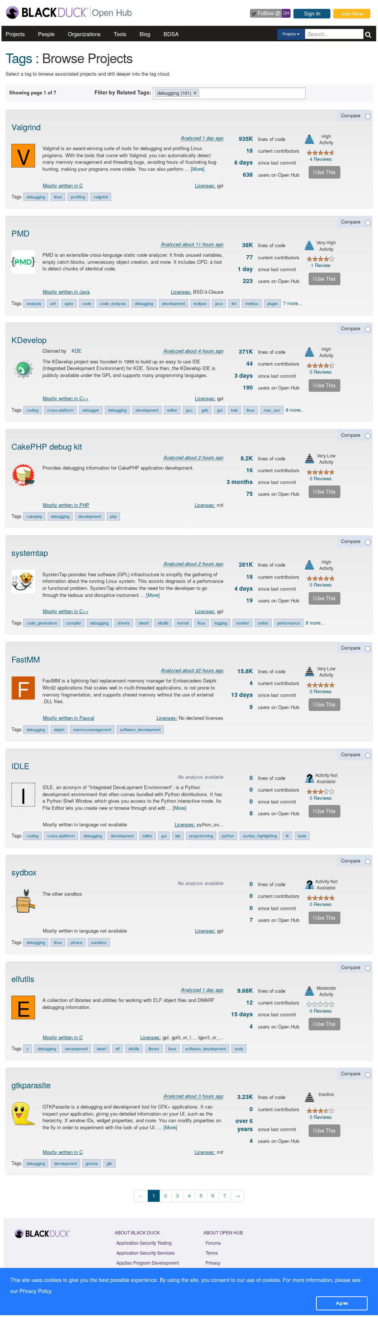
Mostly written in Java (66, 291)
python (228, 836)
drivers (123, 623)
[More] (198, 168)
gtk (109, 1163)
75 (249, 494)
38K (247, 245)
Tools (120, 34)
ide (178, 836)
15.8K (245, 671)
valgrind (101, 197)
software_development (140, 729)
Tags (19, 57)
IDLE (20, 765)
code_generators (42, 623)
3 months (240, 482)
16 (249, 470)
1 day (245, 269)
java (219, 303)
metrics (251, 303)
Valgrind (26, 126)
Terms (212, 1252)
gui (219, 410)
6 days (243, 162)
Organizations (84, 34)
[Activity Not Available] (309, 778)
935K (246, 139)
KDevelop (29, 339)
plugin (272, 303)
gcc (189, 410)
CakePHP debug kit (46, 446)
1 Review (320, 265)
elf (118, 1048)
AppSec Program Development (147, 1262)
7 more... (292, 303)
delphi (59, 729)
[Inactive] (309, 1097)
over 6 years (244, 1125)
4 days (243, 588)
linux (58, 197)
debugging (36, 197)
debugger (90, 410)
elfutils (163, 623)
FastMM (25, 659)
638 (248, 174)
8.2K (247, 458)
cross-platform (60, 410)
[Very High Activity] (309, 245)
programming (201, 836)
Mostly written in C (63, 185)
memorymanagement (92, 729)
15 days (242, 1014)
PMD (20, 233)
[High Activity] (309, 139)
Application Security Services (145, 1252)
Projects (15, 34)
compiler (73, 623)
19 (249, 600)
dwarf (144, 623)
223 (248, 281)
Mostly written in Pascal (68, 717)
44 (249, 363)
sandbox (99, 942)
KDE (77, 350)
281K (246, 564)
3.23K (245, 1097)
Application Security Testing (144, 1243)
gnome (92, 1163)
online (263, 623)
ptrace (76, 942)
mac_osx (272, 410)
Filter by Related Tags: (122, 92)
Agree (342, 1303)
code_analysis (113, 303)
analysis (34, 303)
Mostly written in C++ (66, 398)
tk (287, 836)
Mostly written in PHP (66, 504)
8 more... (295, 409)
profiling (78, 197)
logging (220, 623)
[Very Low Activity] (309, 458)
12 (249, 1002)
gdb (205, 410)
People (46, 34)
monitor (242, 623)
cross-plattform (61, 836)
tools (302, 836)
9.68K (245, 990)
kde (234, 410)
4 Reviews (321, 158)
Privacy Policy (36, 1290)
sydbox (24, 872)
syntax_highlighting (260, 836)
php (113, 516)
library (153, 1048)
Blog (145, 34)
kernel (183, 623)
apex (69, 303)
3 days (243, 375)
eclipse (200, 303)
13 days (242, 695)
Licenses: (205, 185)
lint (233, 303)
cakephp (34, 516)
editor (172, 410)
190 (248, 387)
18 (249, 150)
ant (53, 303)
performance (288, 623)
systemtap (29, 552)
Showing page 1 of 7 (32, 92)
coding (32, 410)
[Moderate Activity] (309, 991)
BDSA (171, 34)
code (86, 303)
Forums (213, 1243)
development (173, 303)
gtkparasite (31, 1084)
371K (246, 352)
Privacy (213, 1262)
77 (249, 257)
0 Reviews (321, 371)
